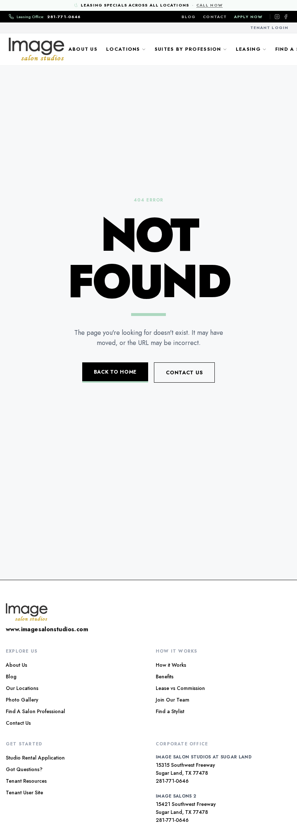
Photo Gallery (22, 699)
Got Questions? (24, 769)
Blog (188, 17)
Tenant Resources (26, 781)
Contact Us (184, 372)
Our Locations (22, 688)
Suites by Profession (188, 49)
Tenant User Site (24, 792)
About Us (82, 49)
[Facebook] (285, 16)
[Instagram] (277, 16)
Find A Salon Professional (35, 711)
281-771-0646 (172, 781)
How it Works (171, 665)
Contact (215, 17)
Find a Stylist (170, 711)
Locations (123, 49)
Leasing (248, 49)
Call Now (209, 5)
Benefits (164, 676)
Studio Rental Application (35, 757)
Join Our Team (172, 699)
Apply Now (248, 17)
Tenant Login (269, 27)
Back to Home (115, 371)
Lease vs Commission (180, 688)
